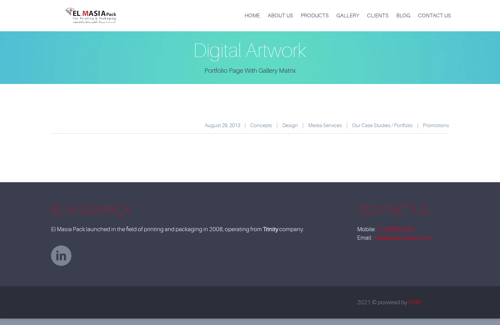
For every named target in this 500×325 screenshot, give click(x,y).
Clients (377, 16)
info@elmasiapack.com (402, 238)
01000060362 (395, 229)
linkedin (61, 255)
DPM (414, 302)
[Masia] (94, 11)
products (315, 16)
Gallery (347, 16)
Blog (403, 16)
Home (252, 16)
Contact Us (434, 16)
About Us (280, 16)
